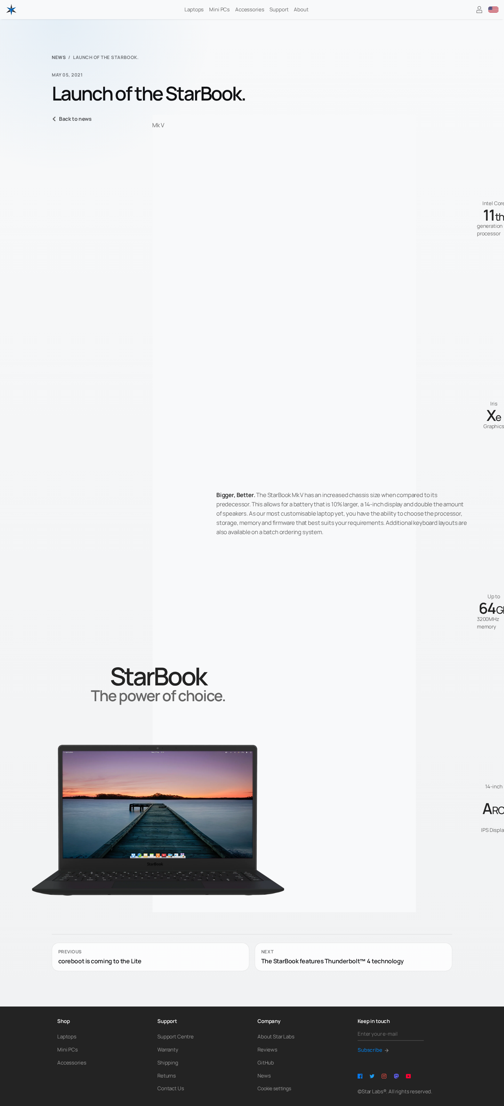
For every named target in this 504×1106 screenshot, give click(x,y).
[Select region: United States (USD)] (493, 10)
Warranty (167, 1049)
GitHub (265, 1062)
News (59, 57)
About (301, 9)
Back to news (75, 118)
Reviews (267, 1049)
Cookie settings (274, 1088)
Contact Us (170, 1088)
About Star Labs (276, 1036)
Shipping (167, 1062)
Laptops (194, 9)
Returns (166, 1075)
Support (278, 9)
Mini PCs (219, 9)
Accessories (249, 9)
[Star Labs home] (11, 9)
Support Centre (175, 1036)
